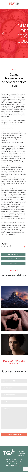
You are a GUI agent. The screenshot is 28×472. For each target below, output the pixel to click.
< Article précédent (13, 254)
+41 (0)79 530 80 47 (14, 460)
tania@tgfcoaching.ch (14, 466)
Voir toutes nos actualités (13, 259)
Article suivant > (13, 263)
